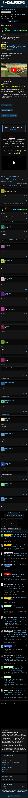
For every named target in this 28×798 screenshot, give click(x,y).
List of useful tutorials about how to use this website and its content (12, 180)
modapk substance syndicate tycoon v (9, 526)
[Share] (24, 34)
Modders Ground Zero (7, 767)
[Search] (26, 6)
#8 (26, 298)
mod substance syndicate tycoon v (8, 525)
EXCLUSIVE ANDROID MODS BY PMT (15, 559)
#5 (26, 251)
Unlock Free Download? (14, 128)
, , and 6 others (12, 221)
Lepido (5, 684)
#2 (26, 195)
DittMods (6, 611)
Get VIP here (17, 153)
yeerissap (6, 568)
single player (4, 528)
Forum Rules (5, 769)
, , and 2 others (14, 240)
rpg (20, 526)
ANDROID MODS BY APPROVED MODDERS (15, 685)
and (9, 274)
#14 (26, 406)
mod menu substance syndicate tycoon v (10, 523)
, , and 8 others (14, 203)
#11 (26, 346)
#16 (26, 439)
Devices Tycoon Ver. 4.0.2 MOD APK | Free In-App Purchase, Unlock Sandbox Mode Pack (14, 693)
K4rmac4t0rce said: (6, 367)
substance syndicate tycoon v (14, 528)
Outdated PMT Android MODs (20, 579)
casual (4, 519)
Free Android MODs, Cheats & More (10, 762)
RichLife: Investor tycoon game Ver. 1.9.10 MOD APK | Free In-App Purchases (15, 608)
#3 (26, 213)
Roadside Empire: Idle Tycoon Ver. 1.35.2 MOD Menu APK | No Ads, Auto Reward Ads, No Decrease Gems (15, 680)
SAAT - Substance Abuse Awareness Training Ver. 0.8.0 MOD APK (15, 536)
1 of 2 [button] (9, 21)
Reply (26, 200)
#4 (26, 231)
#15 (26, 424)
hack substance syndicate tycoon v (8, 521)
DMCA (3, 771)
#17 (26, 454)
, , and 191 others (13, 185)
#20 (26, 504)
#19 (26, 489)
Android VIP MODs (6, 760)
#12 (26, 364)
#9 (26, 313)
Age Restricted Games (19, 540)
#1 (26, 34)
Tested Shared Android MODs (20, 672)
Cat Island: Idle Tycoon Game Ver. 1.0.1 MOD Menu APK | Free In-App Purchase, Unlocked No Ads (15, 587)
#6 (26, 266)
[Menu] (2, 6)
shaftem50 (6, 649)
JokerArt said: (5, 472)
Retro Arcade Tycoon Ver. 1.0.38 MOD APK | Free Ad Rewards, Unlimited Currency (15, 669)
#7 (26, 284)
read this (23, 146)
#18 (26, 468)
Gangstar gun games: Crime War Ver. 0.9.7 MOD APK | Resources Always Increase (15, 555)
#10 (26, 331)
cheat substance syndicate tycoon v (14, 519)
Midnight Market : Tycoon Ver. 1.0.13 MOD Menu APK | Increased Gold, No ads (15, 657)
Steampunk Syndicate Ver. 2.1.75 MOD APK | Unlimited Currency (15, 576)
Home (3, 757)
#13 (26, 388)
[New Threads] (23, 6)
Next (14, 21)
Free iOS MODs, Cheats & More (9, 765)
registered (12, 138)
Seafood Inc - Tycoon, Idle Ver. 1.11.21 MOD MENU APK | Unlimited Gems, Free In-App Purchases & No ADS (15, 620)
